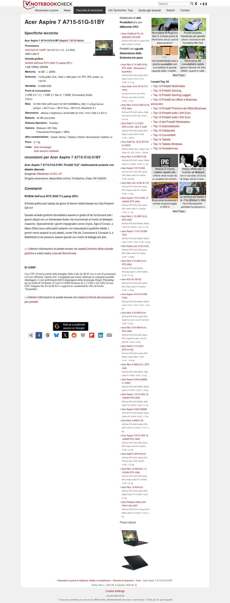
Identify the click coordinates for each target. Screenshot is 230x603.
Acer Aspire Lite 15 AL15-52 (135, 246)
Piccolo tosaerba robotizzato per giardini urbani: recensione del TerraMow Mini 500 (193, 37)
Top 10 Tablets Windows (167, 144)
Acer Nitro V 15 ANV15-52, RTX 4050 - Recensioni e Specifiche (135, 68)
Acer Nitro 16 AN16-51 (132, 487)
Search (170, 10)
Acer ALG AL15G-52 (131, 279)
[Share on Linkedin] (100, 335)
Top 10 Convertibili (164, 135)
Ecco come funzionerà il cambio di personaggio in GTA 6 (165, 203)
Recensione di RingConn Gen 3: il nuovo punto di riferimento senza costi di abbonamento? (165, 37)
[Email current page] (109, 335)
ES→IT (57, 174)
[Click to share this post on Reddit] (74, 335)
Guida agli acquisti (150, 10)
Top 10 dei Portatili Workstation (171, 122)
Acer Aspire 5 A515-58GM (134, 409)
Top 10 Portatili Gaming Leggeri (172, 95)
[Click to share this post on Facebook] (39, 335)
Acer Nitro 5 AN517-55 (132, 420)
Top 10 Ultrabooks (164, 130)
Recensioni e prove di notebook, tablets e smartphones (84, 580)
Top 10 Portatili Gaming (167, 90)
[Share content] (31, 335)
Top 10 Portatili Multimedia (169, 86)
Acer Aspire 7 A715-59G (133, 168)
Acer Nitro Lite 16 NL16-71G (135, 182)
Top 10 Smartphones (165, 148)
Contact (185, 10)
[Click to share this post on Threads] (47, 335)
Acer (138, 580)
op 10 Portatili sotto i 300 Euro (172, 113)
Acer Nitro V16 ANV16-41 (134, 312)
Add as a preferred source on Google (74, 326)
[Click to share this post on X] (65, 335)
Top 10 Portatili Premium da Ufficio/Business (179, 108)
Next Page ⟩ (179, 75)
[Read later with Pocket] (83, 335)
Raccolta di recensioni (89, 10)
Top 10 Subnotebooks (166, 126)
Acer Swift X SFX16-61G (134, 453)
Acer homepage (42, 147)
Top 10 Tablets (162, 139)
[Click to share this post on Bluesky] (56, 335)
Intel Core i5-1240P (35, 50)
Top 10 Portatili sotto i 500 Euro (171, 117)
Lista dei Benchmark (64, 253)
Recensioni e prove (46, 10)
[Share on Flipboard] (91, 335)
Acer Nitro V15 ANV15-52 (134, 156)
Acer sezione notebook (46, 151)
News (67, 10)
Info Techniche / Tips (120, 10)
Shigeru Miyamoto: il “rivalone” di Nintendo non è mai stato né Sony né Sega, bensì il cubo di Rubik (193, 174)
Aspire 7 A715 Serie (71, 40)
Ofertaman (43, 174)
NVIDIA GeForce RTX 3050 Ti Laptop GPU (48, 62)
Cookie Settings (115, 591)
